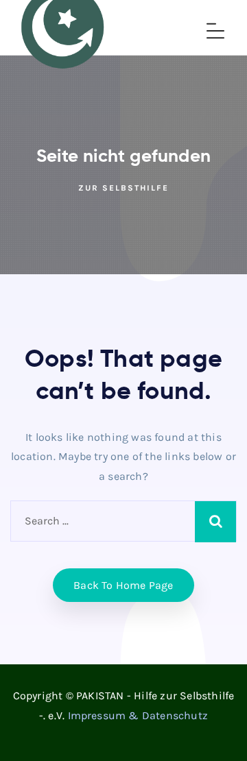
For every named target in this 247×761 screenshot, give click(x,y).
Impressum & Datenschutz (138, 715)
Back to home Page (123, 585)
